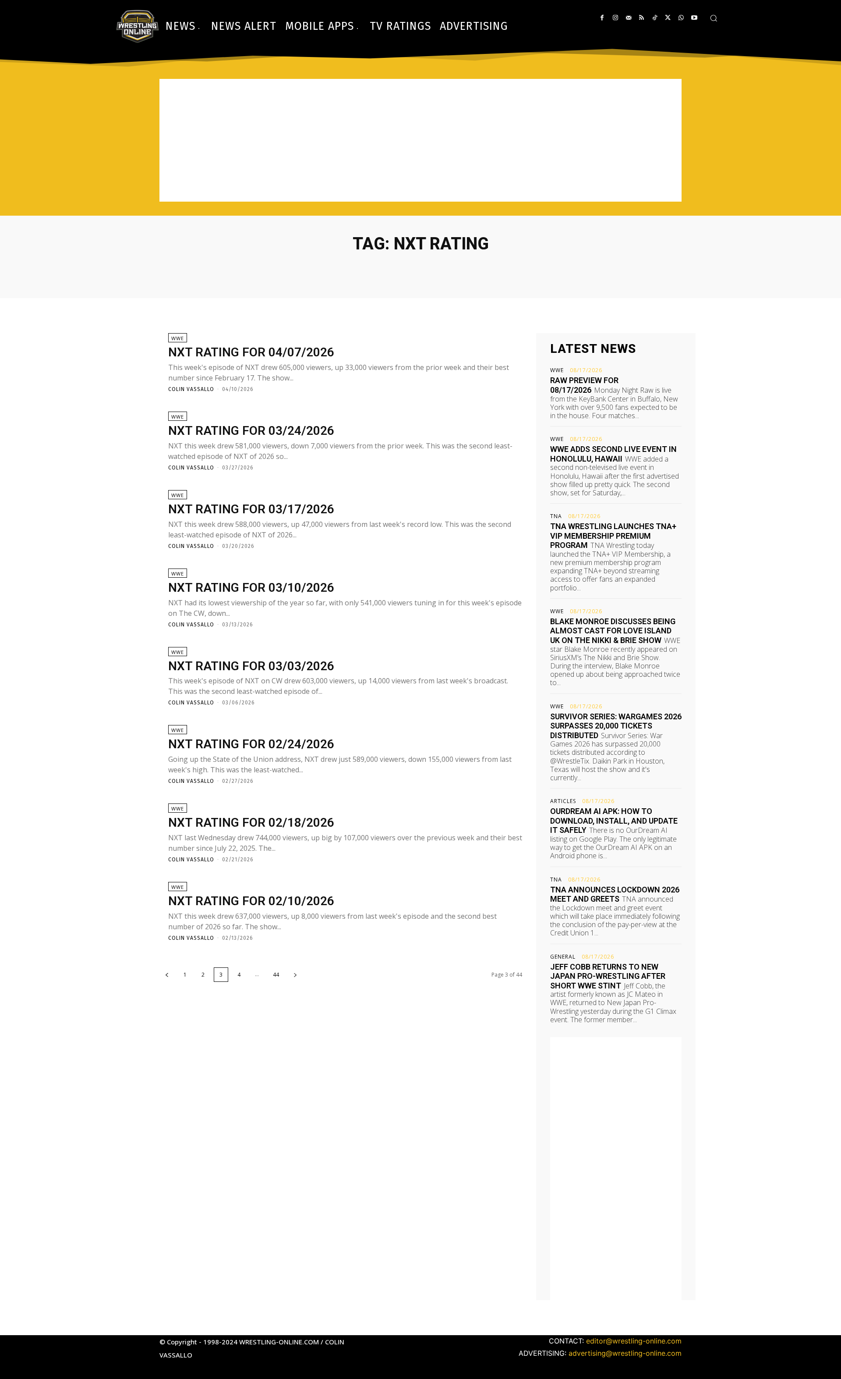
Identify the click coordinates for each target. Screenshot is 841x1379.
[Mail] (628, 17)
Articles (563, 801)
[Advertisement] (420, 140)
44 (276, 974)
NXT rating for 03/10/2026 (251, 587)
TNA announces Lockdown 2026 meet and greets (614, 894)
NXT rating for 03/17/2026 (251, 509)
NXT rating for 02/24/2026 (251, 744)
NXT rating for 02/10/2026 (251, 901)
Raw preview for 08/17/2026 (584, 385)
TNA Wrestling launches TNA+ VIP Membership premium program (613, 536)
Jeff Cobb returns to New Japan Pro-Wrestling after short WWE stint (607, 976)
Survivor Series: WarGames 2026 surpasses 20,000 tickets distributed (616, 726)
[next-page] (295, 974)
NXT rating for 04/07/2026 (251, 352)
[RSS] (641, 17)
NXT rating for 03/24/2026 (251, 430)
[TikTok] (654, 17)
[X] (667, 17)
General (563, 957)
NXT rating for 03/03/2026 (251, 666)
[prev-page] (166, 974)
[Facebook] (602, 17)
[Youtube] (694, 17)
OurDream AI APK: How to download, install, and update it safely (614, 821)
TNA (556, 516)
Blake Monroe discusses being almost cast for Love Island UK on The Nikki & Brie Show (612, 631)
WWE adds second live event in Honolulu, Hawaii (613, 453)
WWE (177, 338)
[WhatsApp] (681, 17)
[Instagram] (615, 17)
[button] (713, 18)
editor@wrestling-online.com (634, 1340)
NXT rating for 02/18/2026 (251, 822)
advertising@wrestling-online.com (625, 1353)
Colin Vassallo (191, 389)
